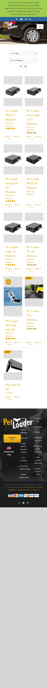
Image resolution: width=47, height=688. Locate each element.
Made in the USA (38, 439)
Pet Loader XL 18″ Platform (33, 251)
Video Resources (24, 475)
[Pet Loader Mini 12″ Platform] (13, 91)
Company (38, 427)
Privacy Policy (29, 487)
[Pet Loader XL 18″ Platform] (34, 228)
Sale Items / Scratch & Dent (23, 448)
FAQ (38, 432)
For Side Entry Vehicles (23, 430)
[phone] (30, 19)
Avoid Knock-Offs (38, 471)
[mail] (26, 19)
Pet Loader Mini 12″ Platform (12, 115)
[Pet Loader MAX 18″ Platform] (34, 159)
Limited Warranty (23, 490)
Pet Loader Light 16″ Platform (12, 251)
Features (23, 438)
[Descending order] (36, 53)
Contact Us (38, 419)
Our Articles (23, 459)
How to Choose (23, 419)
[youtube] (21, 19)
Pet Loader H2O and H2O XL (12, 325)
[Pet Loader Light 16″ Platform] (13, 228)
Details (18, 136)
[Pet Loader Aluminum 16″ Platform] (13, 159)
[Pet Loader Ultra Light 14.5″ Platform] (34, 91)
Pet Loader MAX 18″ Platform (33, 183)
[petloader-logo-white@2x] (11, 25)
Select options (9, 138)
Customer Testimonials (24, 467)
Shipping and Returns (38, 449)
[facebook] (17, 19)
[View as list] (25, 66)
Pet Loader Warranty (38, 460)
